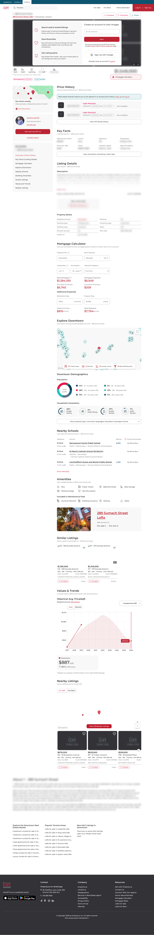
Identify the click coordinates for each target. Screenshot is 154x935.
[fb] (45, 900)
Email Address (90, 31)
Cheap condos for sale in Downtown (28, 853)
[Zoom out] (137, 726)
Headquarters (83, 893)
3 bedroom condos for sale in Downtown (29, 838)
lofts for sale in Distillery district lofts (60, 851)
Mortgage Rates (121, 901)
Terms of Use (83, 904)
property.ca (7, 2)
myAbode (19, 892)
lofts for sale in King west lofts (57, 833)
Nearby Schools (21, 172)
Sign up (119, 97)
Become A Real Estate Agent (89, 895)
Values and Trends (22, 184)
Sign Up (148, 8)
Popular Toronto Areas (55, 825)
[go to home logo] (6, 885)
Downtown (40, 17)
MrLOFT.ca (7, 892)
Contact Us (119, 890)
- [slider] (116, 610)
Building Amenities (23, 176)
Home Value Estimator (124, 895)
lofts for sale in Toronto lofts (56, 843)
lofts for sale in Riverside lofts (57, 847)
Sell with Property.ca (123, 887)
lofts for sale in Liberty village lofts (59, 836)
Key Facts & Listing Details (26, 159)
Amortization (75, 265)
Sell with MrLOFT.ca (33, 132)
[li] (53, 900)
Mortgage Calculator (23, 163)
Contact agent (33, 137)
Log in (112, 61)
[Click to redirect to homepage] (6, 7)
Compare (110, 15)
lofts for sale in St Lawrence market (59, 840)
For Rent (107, 8)
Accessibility (83, 898)
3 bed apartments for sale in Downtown (29, 849)
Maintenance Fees (63, 296)
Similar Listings (21, 180)
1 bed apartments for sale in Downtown (29, 842)
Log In (138, 8)
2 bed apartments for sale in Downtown (29, 846)
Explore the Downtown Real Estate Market (26, 826)
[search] (34, 7)
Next (102, 39)
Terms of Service (106, 46)
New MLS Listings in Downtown (86, 826)
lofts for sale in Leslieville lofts (57, 829)
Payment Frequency (91, 265)
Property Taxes (89, 296)
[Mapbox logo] (63, 368)
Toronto (48, 17)
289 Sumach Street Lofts (23, 17)
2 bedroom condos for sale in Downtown (29, 831)
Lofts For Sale (120, 904)
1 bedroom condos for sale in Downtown (29, 835)
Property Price (63, 252)
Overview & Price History (25, 155)
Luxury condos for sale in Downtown (28, 856)
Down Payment (89, 252)
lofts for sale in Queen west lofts (58, 854)
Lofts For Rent (121, 907)
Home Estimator (123, 8)
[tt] (42, 900)
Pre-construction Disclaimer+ (77, 918)
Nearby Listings (21, 188)
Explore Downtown (23, 168)
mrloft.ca (27, 2)
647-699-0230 (31, 125)
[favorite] (84, 548)
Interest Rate (62, 265)
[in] (49, 900)
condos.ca (17, 2)
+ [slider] (137, 610)
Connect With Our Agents (125, 893)
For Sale (97, 8)
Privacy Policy (95, 46)
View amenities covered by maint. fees (99, 154)
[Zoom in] (137, 722)
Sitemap (81, 907)
